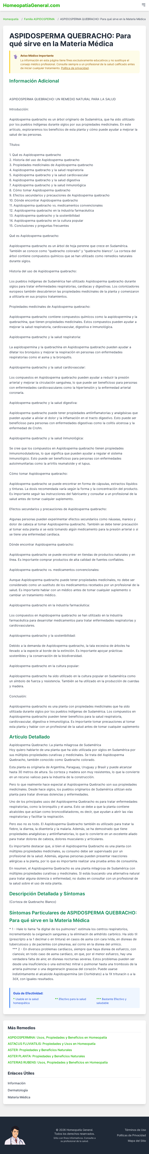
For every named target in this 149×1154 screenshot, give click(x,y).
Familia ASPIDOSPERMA (39, 19)
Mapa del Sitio (137, 1140)
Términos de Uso (135, 1129)
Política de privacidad (75, 68)
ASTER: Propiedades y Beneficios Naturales (40, 1050)
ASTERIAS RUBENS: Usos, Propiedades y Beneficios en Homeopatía (58, 1062)
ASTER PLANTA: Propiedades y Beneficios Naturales (46, 1056)
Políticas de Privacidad (131, 1135)
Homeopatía (10, 19)
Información (17, 1083)
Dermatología (18, 1090)
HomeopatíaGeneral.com (31, 5)
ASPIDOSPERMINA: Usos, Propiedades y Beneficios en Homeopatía (57, 1037)
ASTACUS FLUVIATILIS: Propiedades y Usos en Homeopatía (51, 1044)
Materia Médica (19, 1097)
